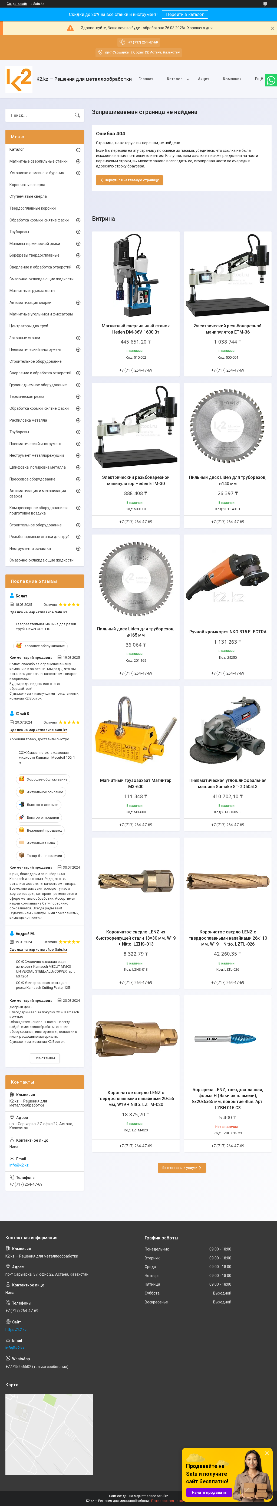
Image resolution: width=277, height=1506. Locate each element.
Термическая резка (26, 396)
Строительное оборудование (35, 361)
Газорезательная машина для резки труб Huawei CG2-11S (46, 626)
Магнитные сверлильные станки (38, 161)
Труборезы (19, 232)
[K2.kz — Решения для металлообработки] (18, 79)
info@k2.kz (19, 1165)
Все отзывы (45, 1058)
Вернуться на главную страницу (132, 180)
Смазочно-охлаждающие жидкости (41, 279)
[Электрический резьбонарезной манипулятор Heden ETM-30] (136, 426)
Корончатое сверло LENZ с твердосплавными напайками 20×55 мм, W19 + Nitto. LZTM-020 (136, 1098)
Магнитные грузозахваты (32, 290)
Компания (232, 79)
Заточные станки (24, 338)
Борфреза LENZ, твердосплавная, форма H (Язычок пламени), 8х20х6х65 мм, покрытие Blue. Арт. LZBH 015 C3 (227, 1098)
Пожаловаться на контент (171, 1501)
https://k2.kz (16, 1329)
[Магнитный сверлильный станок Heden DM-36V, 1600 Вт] (136, 275)
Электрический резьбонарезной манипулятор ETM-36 (228, 328)
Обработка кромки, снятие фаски (39, 220)
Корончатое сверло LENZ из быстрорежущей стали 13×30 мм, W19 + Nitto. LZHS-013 (136, 938)
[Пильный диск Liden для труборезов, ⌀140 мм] (228, 426)
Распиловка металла (28, 420)
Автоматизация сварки (30, 302)
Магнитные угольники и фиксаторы (41, 314)
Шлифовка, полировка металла (37, 467)
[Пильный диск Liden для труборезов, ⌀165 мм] (136, 578)
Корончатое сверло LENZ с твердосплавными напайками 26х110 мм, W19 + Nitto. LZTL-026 (228, 938)
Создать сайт (17, 4)
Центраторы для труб (28, 326)
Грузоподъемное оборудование (38, 385)
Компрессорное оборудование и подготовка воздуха (38, 510)
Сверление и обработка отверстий (40, 267)
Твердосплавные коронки (32, 208)
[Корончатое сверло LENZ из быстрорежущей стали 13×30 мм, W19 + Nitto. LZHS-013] (136, 881)
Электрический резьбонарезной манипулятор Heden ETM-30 (136, 480)
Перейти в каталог (185, 14)
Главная (145, 79)
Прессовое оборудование (32, 479)
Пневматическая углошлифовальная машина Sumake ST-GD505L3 (227, 783)
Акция (203, 79)
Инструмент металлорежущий (36, 455)
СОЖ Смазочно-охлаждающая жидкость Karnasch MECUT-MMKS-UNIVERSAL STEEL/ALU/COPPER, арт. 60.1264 (45, 969)
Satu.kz (162, 1496)
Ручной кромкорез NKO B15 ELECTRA (227, 631)
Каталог (174, 79)
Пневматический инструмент (35, 349)
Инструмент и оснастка (30, 548)
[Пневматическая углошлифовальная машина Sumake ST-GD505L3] (228, 730)
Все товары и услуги (179, 1168)
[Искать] (77, 115)
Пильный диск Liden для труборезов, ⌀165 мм (135, 631)
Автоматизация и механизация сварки (37, 493)
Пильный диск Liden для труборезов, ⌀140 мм (227, 480)
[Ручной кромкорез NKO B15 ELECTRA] (228, 578)
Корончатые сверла (27, 185)
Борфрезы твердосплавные (34, 255)
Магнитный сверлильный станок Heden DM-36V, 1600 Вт (136, 328)
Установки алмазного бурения (36, 173)
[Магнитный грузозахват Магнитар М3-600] (136, 730)
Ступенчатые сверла (28, 196)
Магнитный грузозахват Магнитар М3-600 (136, 783)
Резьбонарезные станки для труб (39, 537)
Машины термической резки (34, 243)
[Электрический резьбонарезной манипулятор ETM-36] (228, 275)
